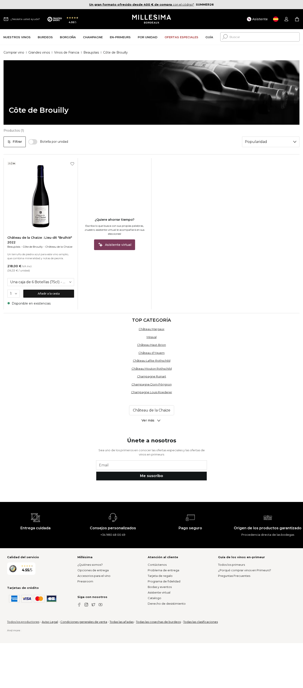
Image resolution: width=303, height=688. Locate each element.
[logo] (151, 19)
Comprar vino (14, 52)
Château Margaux (151, 329)
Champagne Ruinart (151, 376)
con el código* (141, 4)
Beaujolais (91, 52)
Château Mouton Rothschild (152, 368)
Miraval (152, 337)
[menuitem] (17, 37)
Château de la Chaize (58, 246)
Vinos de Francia (66, 52)
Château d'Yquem (151, 353)
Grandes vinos (39, 52)
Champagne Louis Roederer (151, 392)
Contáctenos (157, 564)
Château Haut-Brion (151, 345)
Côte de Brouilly (33, 246)
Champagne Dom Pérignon (152, 384)
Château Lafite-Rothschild (151, 360)
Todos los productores (23, 622)
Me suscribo (151, 476)
